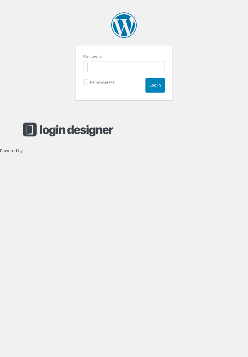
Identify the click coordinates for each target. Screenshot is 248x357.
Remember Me (102, 82)
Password (93, 56)
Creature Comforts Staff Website (124, 25)
